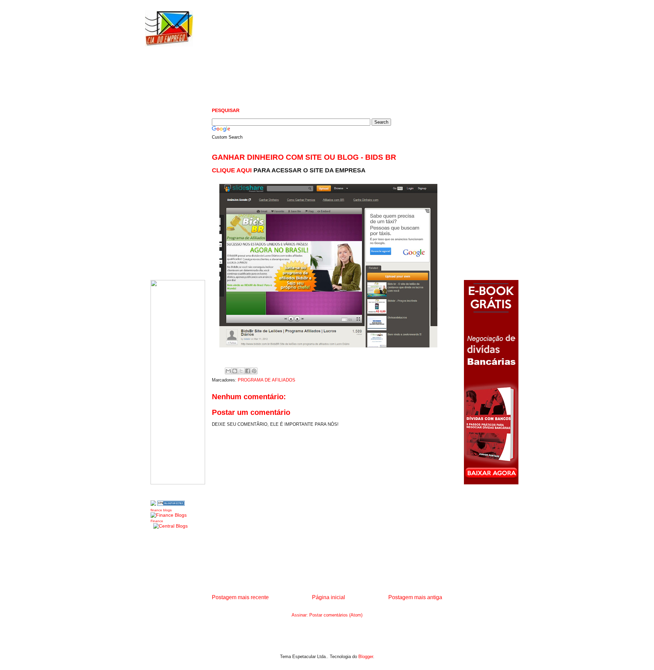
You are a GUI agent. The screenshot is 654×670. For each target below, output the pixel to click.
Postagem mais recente (240, 597)
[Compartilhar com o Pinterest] (254, 371)
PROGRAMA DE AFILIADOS (266, 380)
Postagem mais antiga (415, 597)
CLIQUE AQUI (232, 170)
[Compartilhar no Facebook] (247, 371)
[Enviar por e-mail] (228, 371)
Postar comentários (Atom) (335, 615)
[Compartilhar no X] (241, 371)
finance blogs (161, 510)
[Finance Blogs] (169, 515)
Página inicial (328, 597)
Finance (157, 521)
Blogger (365, 656)
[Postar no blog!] (234, 371)
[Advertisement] (336, 75)
